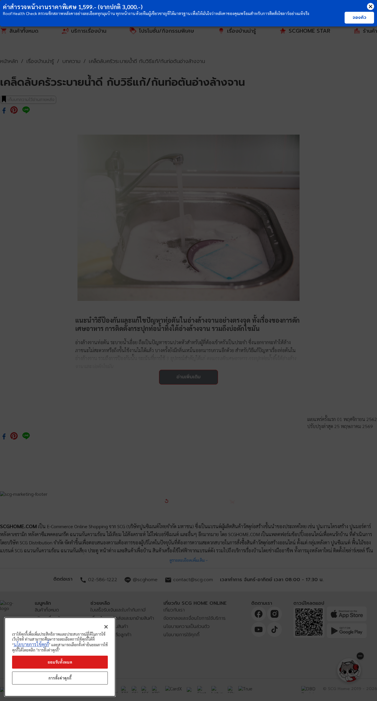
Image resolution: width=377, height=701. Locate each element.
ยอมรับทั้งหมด (60, 661)
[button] (370, 6)
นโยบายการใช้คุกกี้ (31, 645)
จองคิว (359, 17)
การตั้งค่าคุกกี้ (60, 677)
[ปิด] (106, 627)
